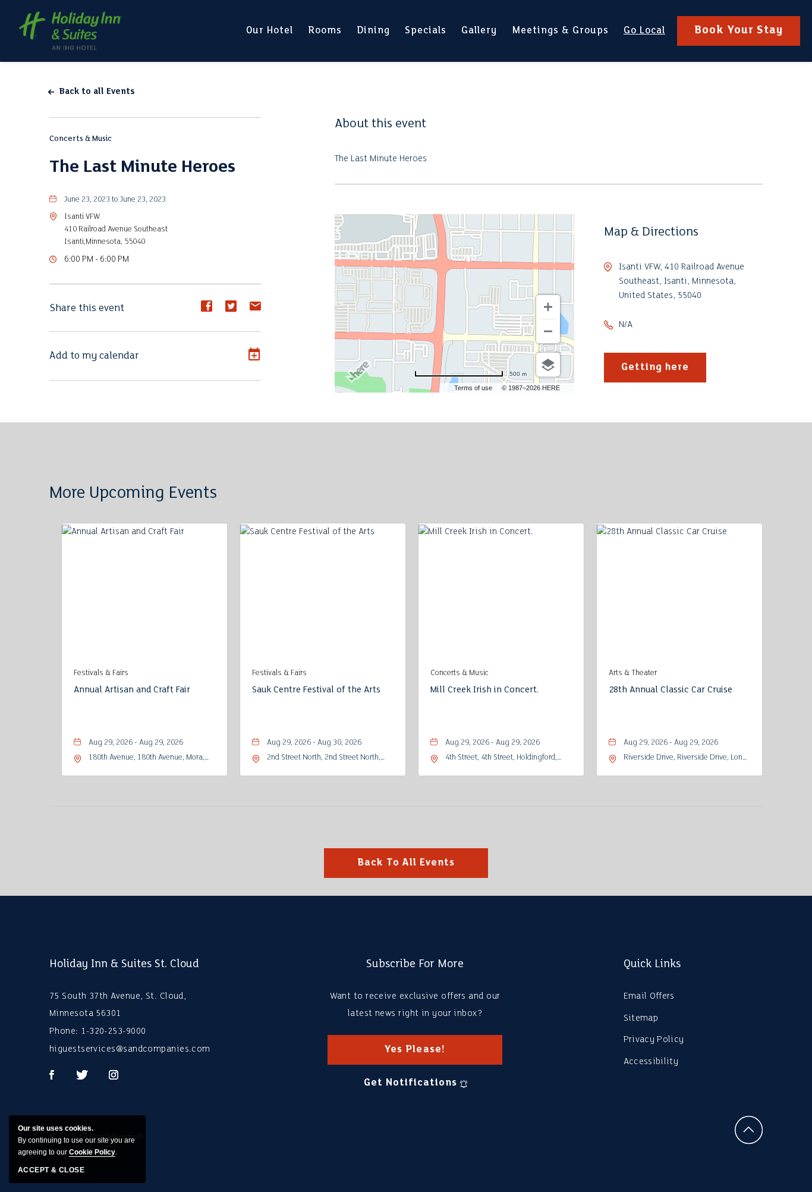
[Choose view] (548, 365)
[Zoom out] (548, 331)
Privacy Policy (654, 1039)
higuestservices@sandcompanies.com (129, 1049)
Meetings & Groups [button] (560, 37)
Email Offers (649, 996)
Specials (425, 31)
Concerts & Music (80, 138)
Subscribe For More (415, 964)
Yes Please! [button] (425, 1054)
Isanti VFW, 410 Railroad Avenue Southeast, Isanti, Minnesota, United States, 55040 (681, 281)
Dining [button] (373, 35)
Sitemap (641, 1018)
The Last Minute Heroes (142, 167)
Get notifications (410, 1083)
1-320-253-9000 (113, 1031)
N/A (625, 325)
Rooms (325, 31)
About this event (380, 124)
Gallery (479, 31)
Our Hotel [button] (269, 37)
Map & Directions (651, 232)
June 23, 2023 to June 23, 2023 (115, 199)
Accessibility (651, 1061)
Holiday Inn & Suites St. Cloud (124, 964)
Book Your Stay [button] (738, 30)
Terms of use (473, 387)
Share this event (86, 308)
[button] (116, 229)
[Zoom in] (548, 307)
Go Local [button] (644, 37)
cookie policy (92, 1152)
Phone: (63, 1031)
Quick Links (652, 964)
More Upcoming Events (133, 493)
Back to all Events (97, 91)
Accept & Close (51, 1170)
